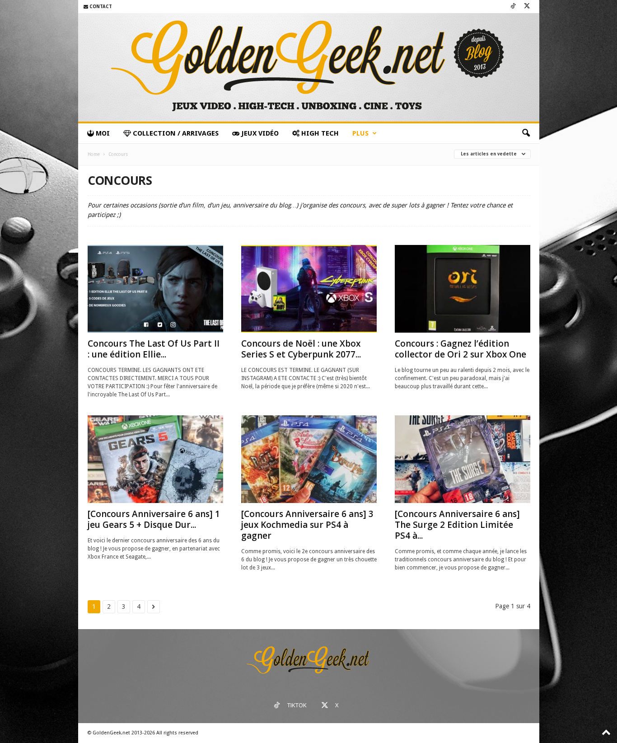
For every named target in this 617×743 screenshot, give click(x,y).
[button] (526, 133)
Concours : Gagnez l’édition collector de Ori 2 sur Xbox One (460, 349)
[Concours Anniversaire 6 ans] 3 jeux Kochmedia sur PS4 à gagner (307, 524)
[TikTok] (513, 6)
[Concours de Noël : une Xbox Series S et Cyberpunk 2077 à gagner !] (309, 289)
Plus (360, 133)
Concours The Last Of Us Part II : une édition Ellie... (154, 349)
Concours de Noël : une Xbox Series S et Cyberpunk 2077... (301, 349)
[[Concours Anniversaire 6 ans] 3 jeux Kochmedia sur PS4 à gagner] (309, 459)
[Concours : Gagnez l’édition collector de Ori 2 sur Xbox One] (462, 289)
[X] (527, 6)
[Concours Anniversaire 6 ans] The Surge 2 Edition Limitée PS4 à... (457, 524)
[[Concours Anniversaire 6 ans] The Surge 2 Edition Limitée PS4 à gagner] (462, 459)
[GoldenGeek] (308, 67)
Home (94, 154)
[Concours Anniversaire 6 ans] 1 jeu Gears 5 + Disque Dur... (154, 519)
